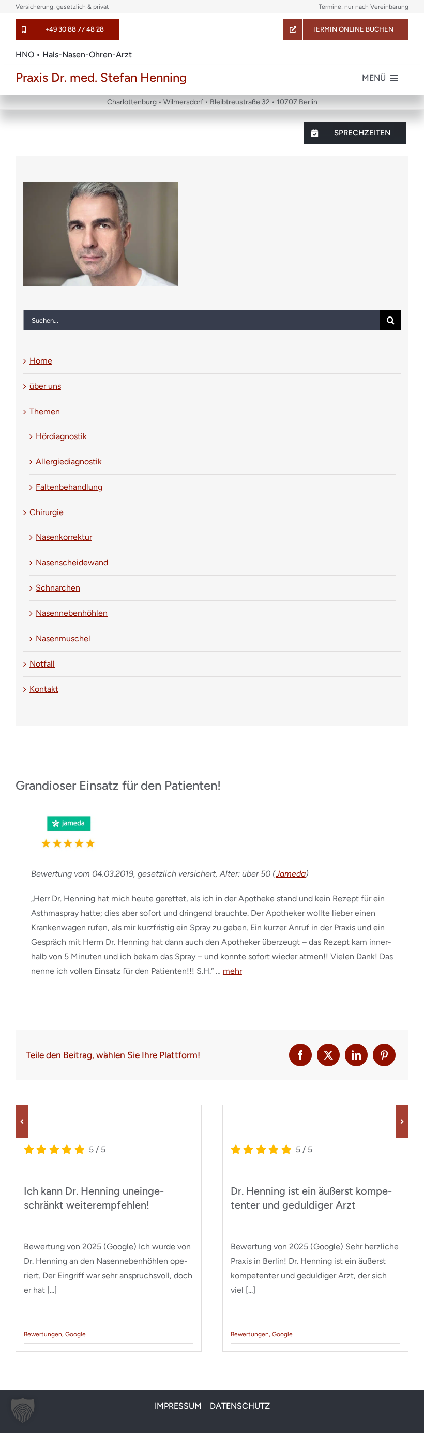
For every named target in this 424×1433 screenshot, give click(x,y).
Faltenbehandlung (69, 487)
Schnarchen (58, 588)
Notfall (42, 664)
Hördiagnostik (61, 436)
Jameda (291, 874)
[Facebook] (300, 1055)
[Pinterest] (384, 1055)
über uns (45, 386)
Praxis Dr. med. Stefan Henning (101, 77)
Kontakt (43, 689)
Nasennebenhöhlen (72, 613)
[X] (328, 1055)
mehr (232, 971)
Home (40, 361)
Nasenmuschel (63, 638)
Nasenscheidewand (72, 562)
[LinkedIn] (356, 1055)
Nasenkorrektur (64, 537)
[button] (22, 1121)
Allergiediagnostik (69, 461)
